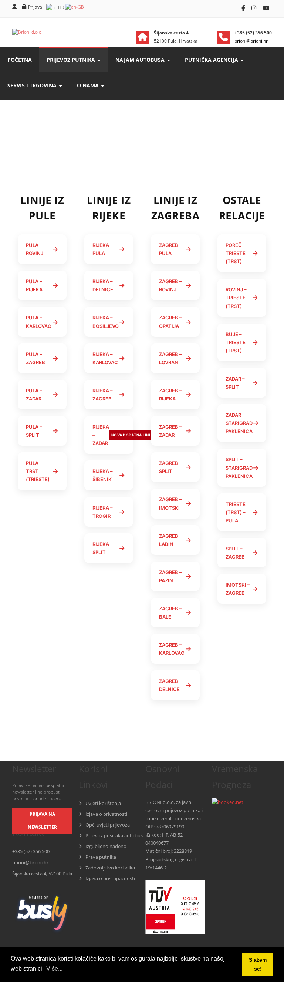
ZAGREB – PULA (175, 249)
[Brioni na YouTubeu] (266, 7)
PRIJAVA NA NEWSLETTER (42, 820)
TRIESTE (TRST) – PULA (242, 512)
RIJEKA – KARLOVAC (108, 358)
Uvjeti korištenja (103, 803)
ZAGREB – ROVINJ (175, 285)
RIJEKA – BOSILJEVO (108, 322)
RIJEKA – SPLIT (108, 548)
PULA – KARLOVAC (42, 322)
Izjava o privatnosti (106, 814)
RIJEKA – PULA (108, 249)
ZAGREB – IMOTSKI (175, 503)
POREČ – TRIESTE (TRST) (242, 253)
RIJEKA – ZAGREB (108, 395)
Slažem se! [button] (258, 964)
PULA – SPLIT (42, 431)
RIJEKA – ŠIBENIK (108, 475)
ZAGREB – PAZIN (175, 576)
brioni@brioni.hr (30, 862)
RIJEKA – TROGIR (108, 512)
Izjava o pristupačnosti (110, 878)
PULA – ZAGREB (42, 358)
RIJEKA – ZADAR (112, 435)
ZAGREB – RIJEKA (175, 395)
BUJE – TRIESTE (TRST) (242, 342)
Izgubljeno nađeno (105, 846)
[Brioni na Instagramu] (254, 7)
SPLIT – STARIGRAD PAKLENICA (242, 467)
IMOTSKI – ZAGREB (242, 589)
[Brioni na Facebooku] (243, 7)
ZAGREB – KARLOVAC (175, 649)
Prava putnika (100, 857)
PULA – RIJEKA (42, 285)
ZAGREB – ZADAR (175, 431)
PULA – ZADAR (42, 395)
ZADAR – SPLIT (242, 383)
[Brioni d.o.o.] (27, 32)
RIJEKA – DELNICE (108, 285)
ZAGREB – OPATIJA (175, 322)
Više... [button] (54, 968)
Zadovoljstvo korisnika (110, 867)
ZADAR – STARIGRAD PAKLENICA (242, 423)
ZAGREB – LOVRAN (175, 358)
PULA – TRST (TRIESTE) (42, 471)
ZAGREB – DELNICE (175, 685)
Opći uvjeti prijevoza (107, 824)
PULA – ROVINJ (42, 249)
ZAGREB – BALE (175, 613)
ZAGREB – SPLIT (175, 467)
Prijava (35, 7)
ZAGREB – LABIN (175, 540)
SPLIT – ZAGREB (242, 553)
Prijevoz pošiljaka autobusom (117, 835)
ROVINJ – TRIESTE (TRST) (242, 297)
